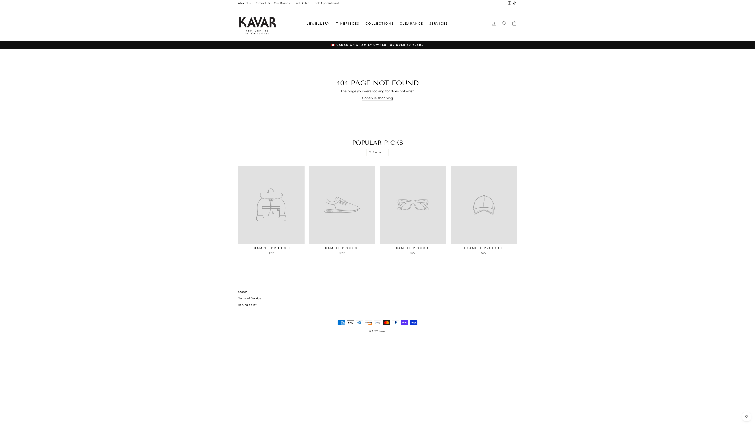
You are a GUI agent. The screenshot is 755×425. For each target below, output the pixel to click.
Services (438, 23)
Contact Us (262, 3)
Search (243, 292)
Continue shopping (377, 98)
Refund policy (247, 305)
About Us (244, 3)
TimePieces (348, 23)
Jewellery (318, 23)
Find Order (301, 3)
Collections (380, 23)
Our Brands (282, 3)
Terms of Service (249, 298)
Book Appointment (326, 3)
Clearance (411, 23)
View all (377, 152)
